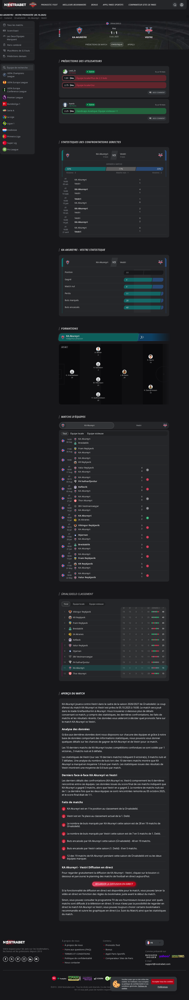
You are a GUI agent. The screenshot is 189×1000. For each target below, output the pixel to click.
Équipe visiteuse (95, 433)
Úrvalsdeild (19, 18)
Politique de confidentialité (78, 958)
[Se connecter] (181, 4)
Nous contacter (72, 962)
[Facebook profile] (5, 959)
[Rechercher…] (174, 4)
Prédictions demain (16, 56)
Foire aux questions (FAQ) (78, 949)
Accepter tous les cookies (162, 981)
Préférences (163, 987)
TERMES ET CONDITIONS (77, 953)
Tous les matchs (15, 25)
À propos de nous (74, 945)
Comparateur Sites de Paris (142, 4)
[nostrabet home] (14, 942)
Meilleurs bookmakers (74, 4)
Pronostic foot (49, 4)
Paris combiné (14, 45)
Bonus (94, 4)
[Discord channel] (36, 959)
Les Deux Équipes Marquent (15, 38)
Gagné (68, 279)
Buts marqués (72, 300)
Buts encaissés (72, 307)
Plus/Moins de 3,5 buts (18, 50)
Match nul (70, 286)
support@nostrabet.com (157, 963)
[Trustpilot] (61, 978)
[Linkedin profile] (30, 959)
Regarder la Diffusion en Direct (114, 884)
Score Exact (12, 30)
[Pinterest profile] (17, 959)
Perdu (68, 293)
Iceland (8, 18)
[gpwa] (74, 978)
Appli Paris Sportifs (113, 4)
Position (69, 272)
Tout (65, 433)
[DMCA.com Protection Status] (109, 978)
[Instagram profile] (24, 959)
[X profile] (11, 959)
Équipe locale (77, 433)
